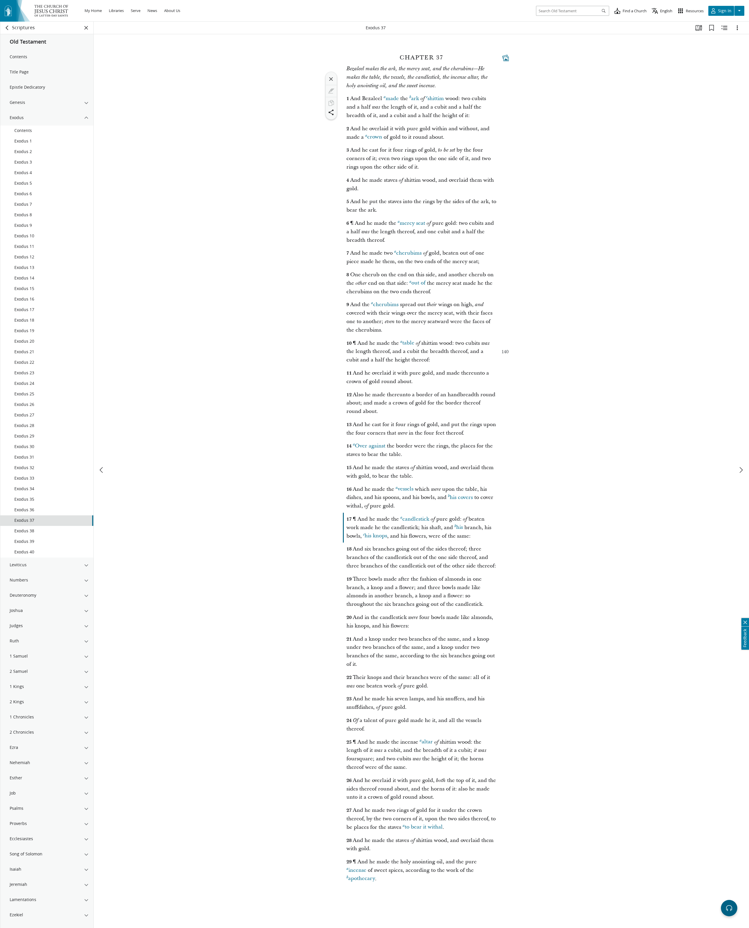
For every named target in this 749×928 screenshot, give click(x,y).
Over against (370, 446)
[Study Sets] (699, 27)
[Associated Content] (505, 57)
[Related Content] (724, 27)
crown (374, 137)
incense (357, 870)
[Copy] (331, 103)
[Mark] (331, 91)
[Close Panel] (86, 27)
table (408, 343)
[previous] (102, 470)
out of (418, 283)
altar (427, 742)
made (392, 98)
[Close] (331, 79)
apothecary (361, 878)
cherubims (409, 253)
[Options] (737, 27)
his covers (461, 497)
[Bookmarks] (711, 27)
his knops (376, 536)
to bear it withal (424, 827)
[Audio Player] (729, 908)
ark (415, 98)
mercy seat (412, 223)
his (459, 527)
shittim (435, 98)
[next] (741, 470)
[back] (7, 27)
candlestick (415, 519)
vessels (405, 489)
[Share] (331, 112)
